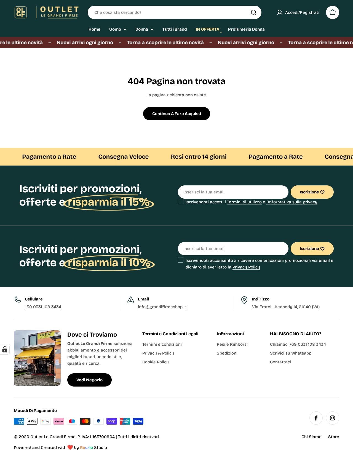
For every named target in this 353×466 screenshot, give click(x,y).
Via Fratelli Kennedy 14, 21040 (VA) (286, 306)
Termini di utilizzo (244, 201)
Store (333, 436)
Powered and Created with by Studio (60, 447)
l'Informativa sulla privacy (291, 201)
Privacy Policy (246, 267)
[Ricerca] (253, 12)
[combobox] (174, 12)
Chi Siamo (311, 436)
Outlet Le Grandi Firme (53, 436)
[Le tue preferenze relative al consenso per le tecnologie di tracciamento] (4, 349)
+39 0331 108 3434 (43, 306)
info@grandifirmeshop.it (162, 306)
